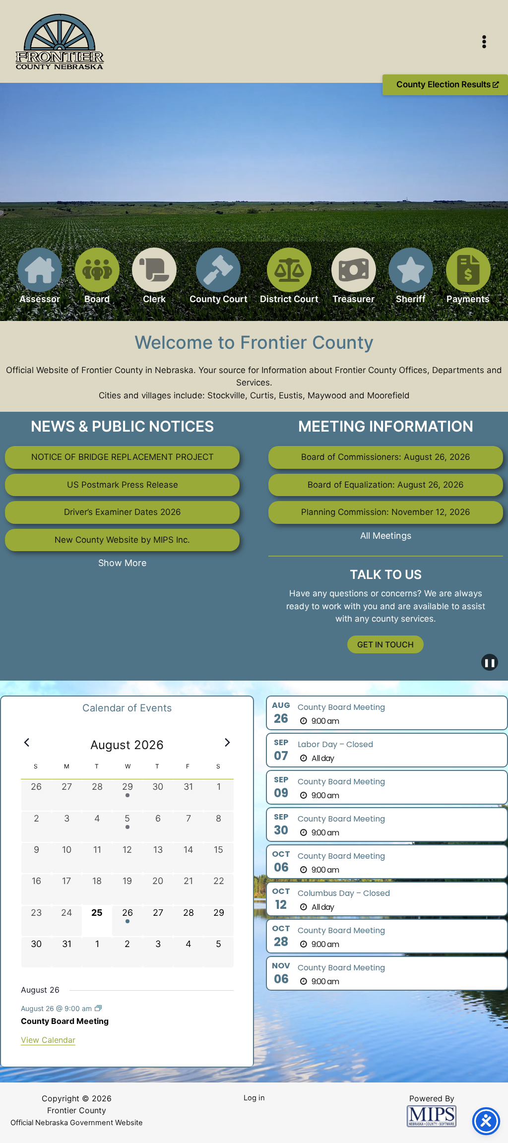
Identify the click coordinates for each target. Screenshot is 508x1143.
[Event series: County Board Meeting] (98, 1008)
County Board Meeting (65, 1021)
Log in (254, 1097)
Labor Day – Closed (335, 744)
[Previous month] (27, 742)
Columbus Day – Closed (344, 893)
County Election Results (444, 84)
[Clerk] (154, 282)
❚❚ (489, 662)
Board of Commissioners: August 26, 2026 (385, 457)
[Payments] (468, 282)
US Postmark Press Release (122, 485)
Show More (122, 563)
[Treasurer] (353, 282)
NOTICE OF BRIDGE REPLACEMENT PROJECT (122, 457)
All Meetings (385, 535)
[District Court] (289, 282)
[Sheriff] (410, 282)
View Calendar (48, 1040)
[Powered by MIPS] (431, 1116)
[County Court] (219, 282)
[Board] (97, 282)
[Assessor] (39, 282)
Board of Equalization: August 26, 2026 (386, 485)
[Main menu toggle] (485, 42)
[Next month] (228, 742)
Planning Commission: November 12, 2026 (385, 512)
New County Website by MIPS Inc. (122, 540)
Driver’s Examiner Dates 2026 (122, 512)
